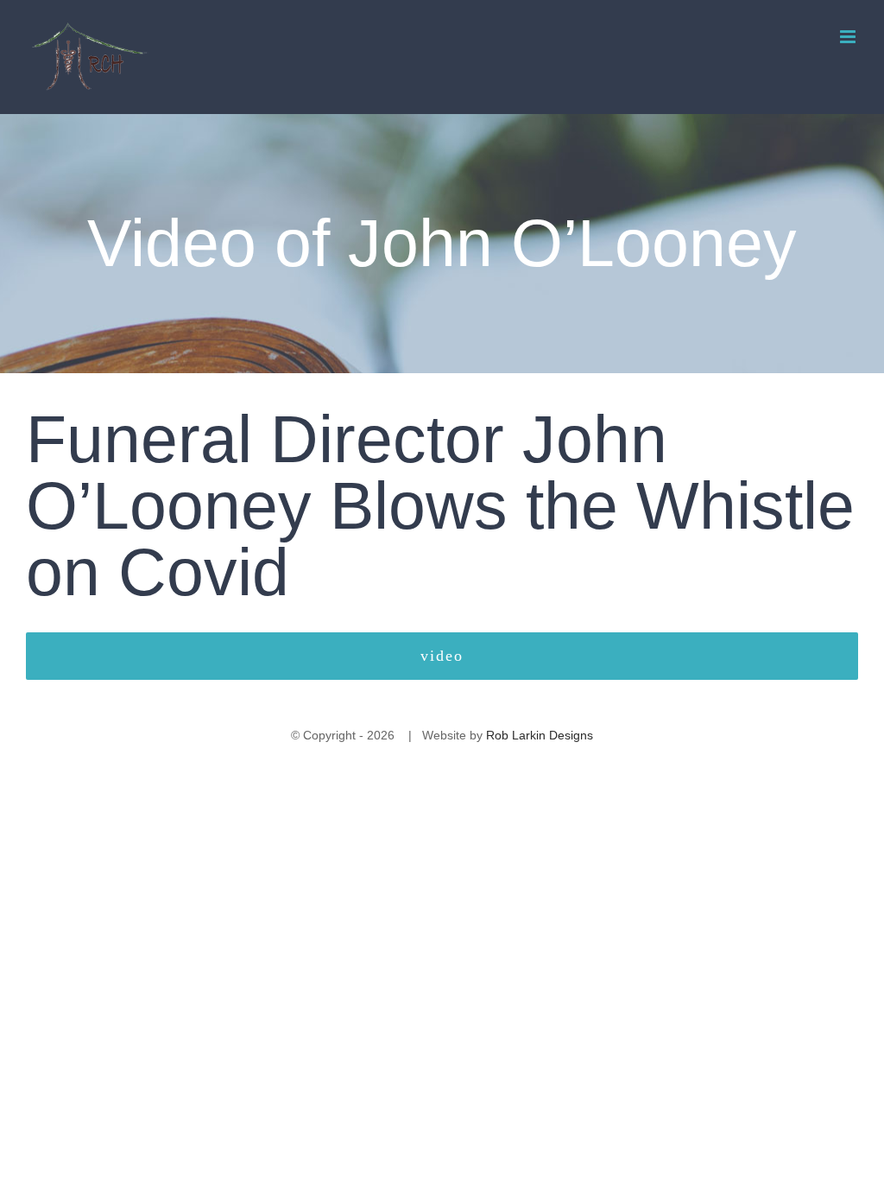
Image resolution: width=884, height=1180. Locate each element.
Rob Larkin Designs (539, 735)
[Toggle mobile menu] (849, 37)
